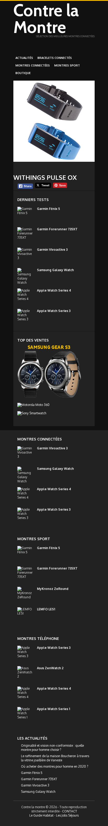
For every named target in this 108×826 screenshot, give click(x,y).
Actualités (24, 58)
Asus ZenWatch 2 (50, 668)
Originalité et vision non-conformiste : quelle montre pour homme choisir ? (52, 748)
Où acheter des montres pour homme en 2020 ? (54, 766)
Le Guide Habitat (41, 815)
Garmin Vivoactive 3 (52, 250)
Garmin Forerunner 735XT (57, 229)
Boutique (23, 73)
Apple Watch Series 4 (54, 290)
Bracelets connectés (54, 58)
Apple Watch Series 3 (54, 311)
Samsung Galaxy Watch (55, 270)
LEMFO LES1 (46, 609)
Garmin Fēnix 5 (48, 209)
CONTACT (69, 811)
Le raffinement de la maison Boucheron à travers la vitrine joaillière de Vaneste (55, 758)
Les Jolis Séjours (67, 815)
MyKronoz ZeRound (52, 589)
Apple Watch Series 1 (53, 709)
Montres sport (67, 65)
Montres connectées (32, 65)
